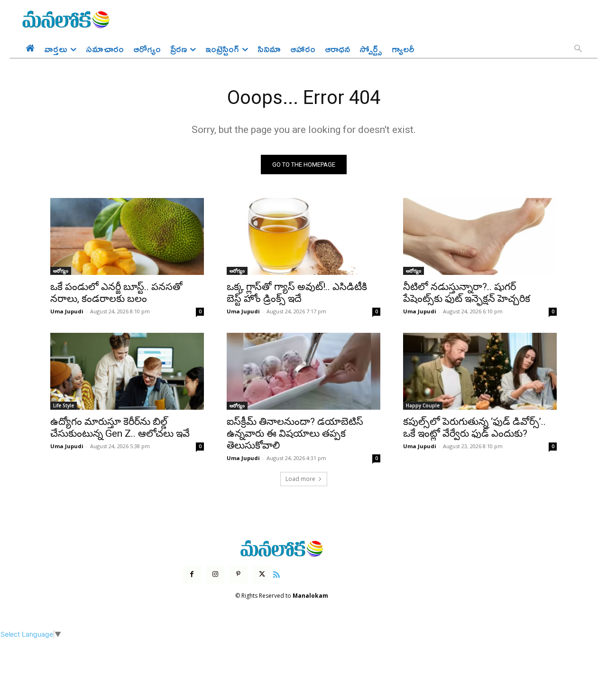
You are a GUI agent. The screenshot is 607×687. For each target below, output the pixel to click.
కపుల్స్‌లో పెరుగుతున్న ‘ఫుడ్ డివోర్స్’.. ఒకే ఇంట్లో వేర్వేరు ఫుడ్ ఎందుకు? (474, 427)
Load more (300, 479)
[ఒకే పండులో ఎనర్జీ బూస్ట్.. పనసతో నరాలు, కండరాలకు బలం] (127, 236)
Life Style (63, 405)
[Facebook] (192, 574)
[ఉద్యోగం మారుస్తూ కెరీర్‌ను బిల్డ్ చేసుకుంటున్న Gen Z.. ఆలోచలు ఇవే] (127, 371)
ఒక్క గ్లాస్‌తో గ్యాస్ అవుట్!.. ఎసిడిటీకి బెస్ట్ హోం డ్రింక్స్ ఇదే (297, 292)
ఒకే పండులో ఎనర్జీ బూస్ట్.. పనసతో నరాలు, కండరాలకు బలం (116, 292)
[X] (262, 574)
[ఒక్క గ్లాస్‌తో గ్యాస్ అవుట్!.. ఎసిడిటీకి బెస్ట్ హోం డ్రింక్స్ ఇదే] (303, 236)
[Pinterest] (238, 574)
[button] (578, 49)
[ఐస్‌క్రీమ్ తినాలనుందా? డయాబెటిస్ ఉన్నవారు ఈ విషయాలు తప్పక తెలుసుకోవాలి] (303, 371)
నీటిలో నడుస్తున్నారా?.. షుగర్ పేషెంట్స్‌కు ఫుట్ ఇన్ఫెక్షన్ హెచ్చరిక (466, 292)
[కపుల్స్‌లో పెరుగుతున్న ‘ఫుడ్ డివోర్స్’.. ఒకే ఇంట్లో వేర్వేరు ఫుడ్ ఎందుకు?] (480, 371)
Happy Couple (423, 405)
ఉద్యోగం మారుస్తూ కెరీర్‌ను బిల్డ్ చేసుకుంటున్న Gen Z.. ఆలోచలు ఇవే (120, 427)
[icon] (276, 573)
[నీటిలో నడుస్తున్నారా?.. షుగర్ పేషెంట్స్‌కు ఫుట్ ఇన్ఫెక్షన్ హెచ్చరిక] (480, 236)
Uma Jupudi (66, 311)
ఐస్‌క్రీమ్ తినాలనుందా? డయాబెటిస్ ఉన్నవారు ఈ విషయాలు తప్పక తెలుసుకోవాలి (295, 433)
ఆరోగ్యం (60, 270)
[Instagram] (215, 574)
